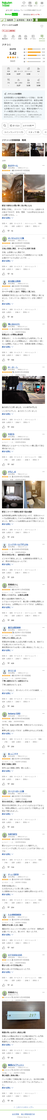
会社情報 (15, 1114)
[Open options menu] (43, 165)
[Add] (42, 26)
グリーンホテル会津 (10, 25)
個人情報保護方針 (28, 1114)
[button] (8, 149)
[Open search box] (5, 125)
